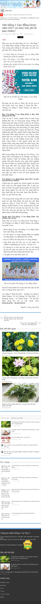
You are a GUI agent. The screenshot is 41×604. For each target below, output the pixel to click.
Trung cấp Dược (33, 307)
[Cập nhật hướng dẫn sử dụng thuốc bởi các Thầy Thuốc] (20, 4)
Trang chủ (3, 18)
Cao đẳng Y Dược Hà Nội (16, 203)
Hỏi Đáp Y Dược (5, 582)
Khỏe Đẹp (3, 585)
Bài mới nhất (5, 418)
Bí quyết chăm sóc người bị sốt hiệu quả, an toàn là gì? (18, 14)
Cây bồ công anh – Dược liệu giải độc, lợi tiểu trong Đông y (20, 353)
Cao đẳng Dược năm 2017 (14, 290)
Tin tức (2, 591)
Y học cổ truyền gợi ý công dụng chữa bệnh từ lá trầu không (19, 572)
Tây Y (2, 588)
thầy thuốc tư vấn (15, 536)
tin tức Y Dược (12, 118)
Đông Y (2, 597)
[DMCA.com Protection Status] (27, 545)
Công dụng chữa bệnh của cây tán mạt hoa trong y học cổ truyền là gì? (24, 557)
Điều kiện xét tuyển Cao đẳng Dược (15, 221)
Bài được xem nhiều (17, 418)
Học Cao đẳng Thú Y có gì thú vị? (21, 437)
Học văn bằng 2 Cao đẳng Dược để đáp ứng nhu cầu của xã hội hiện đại (14, 318)
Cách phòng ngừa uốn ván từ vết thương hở (23, 513)
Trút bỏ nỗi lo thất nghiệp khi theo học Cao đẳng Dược (28, 323)
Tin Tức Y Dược (13, 18)
